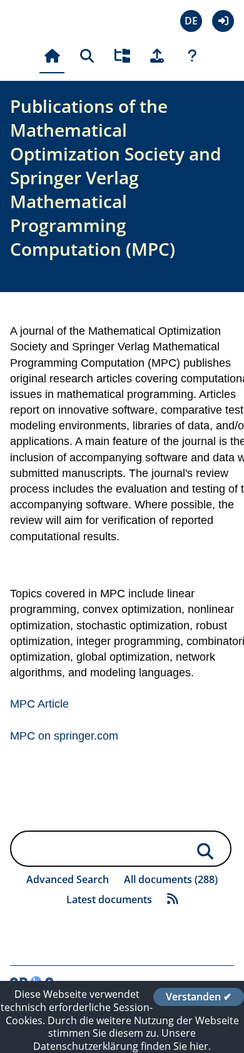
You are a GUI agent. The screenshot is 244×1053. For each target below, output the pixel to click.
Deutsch (191, 21)
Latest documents (109, 899)
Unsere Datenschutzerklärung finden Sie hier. (122, 1039)
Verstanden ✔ (198, 996)
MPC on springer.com (64, 736)
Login (223, 21)
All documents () (171, 879)
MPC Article (39, 704)
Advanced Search (67, 879)
